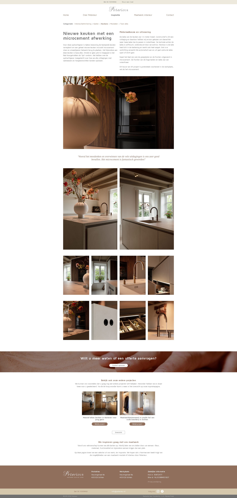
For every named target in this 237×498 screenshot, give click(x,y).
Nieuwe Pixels (169, 496)
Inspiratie (115, 15)
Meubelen (114, 24)
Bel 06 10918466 (110, 2)
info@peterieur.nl (118, 491)
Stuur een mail (127, 2)
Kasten (96, 24)
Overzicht (118, 432)
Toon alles (124, 24)
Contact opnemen (118, 365)
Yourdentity (156, 496)
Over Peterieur (90, 15)
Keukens (104, 24)
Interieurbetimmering (83, 24)
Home (66, 15)
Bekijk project (100, 424)
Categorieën (68, 24)
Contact (170, 15)
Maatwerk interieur (143, 15)
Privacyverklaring (154, 482)
